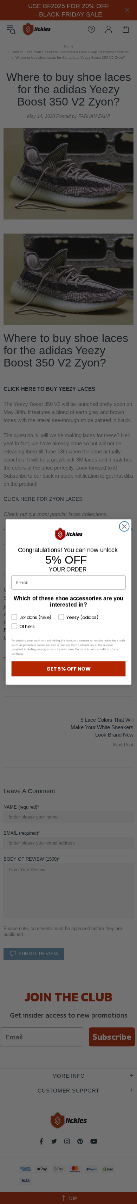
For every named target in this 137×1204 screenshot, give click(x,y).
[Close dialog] (124, 526)
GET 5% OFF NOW (68, 668)
